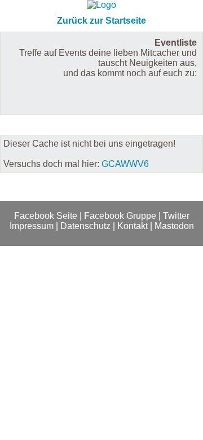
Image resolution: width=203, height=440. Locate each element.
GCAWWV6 (125, 164)
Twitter (176, 216)
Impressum (32, 226)
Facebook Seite (45, 216)
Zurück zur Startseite (101, 20)
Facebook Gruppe (120, 216)
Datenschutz (85, 226)
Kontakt (132, 226)
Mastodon (174, 226)
